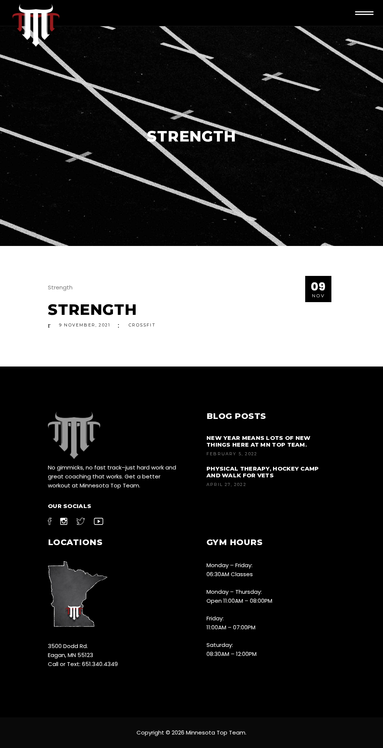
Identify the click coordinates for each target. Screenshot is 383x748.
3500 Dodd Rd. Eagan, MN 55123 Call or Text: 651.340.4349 (83, 655)
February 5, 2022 (231, 453)
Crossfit (142, 325)
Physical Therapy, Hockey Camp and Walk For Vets (262, 472)
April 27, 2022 (226, 484)
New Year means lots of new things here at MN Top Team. (258, 441)
